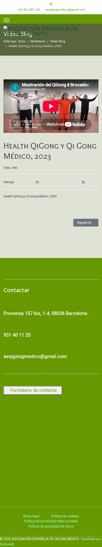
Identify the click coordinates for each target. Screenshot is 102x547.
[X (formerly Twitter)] (83, 182)
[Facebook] (43, 4)
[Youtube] (58, 4)
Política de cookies (65, 516)
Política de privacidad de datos (51, 526)
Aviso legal (31, 516)
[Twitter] (51, 4)
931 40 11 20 (17, 335)
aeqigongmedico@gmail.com (65, 9)
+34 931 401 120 (29, 9)
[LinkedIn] (94, 182)
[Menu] (6, 20)
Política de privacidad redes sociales (51, 521)
